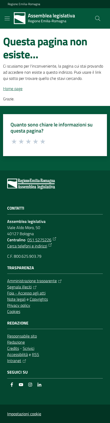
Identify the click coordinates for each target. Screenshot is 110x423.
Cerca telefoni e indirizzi (27, 246)
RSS (35, 354)
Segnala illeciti (19, 287)
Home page (13, 88)
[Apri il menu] (7, 18)
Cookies (13, 311)
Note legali (16, 299)
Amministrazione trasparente (32, 281)
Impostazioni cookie (24, 414)
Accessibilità (17, 354)
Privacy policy (18, 305)
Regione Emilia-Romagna (24, 4)
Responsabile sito (22, 336)
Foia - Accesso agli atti (26, 293)
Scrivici (28, 348)
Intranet (14, 360)
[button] (97, 18)
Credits (13, 348)
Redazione (16, 342)
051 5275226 (39, 240)
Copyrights (39, 299)
